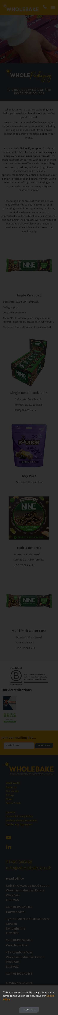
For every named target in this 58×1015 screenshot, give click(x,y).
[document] (29, 507)
